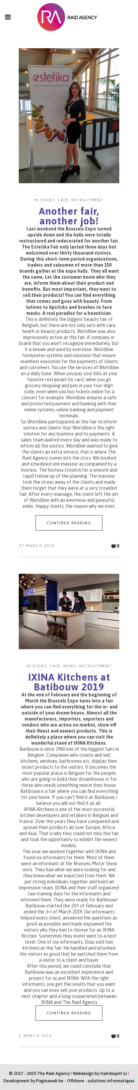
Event (48, 200)
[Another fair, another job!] (69, 115)
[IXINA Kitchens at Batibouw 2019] (69, 611)
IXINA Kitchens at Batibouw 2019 (69, 681)
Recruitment (87, 200)
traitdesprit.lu (113, 1073)
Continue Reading (69, 523)
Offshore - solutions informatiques (101, 1080)
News (69, 666)
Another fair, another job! (69, 215)
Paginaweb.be (49, 1080)
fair (63, 200)
